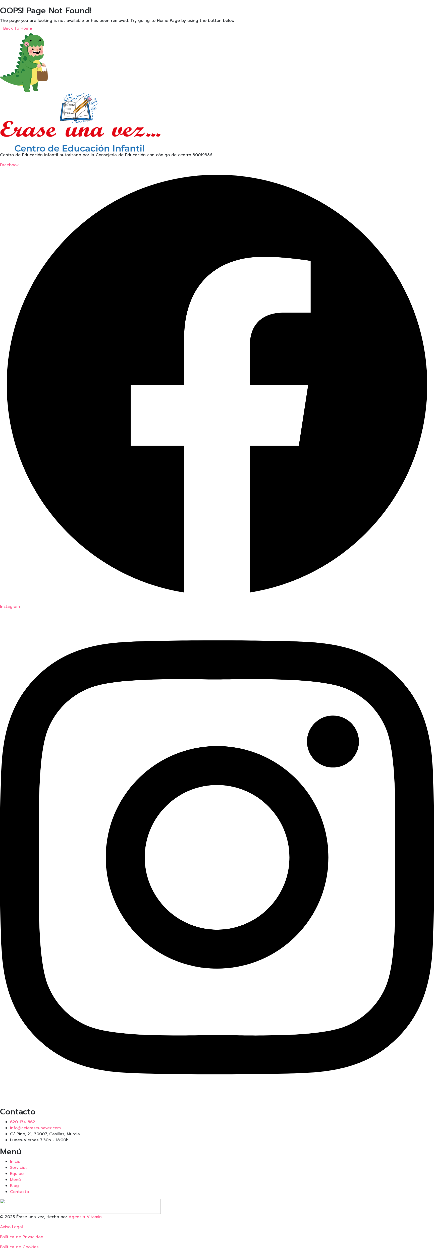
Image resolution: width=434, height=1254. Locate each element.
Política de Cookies (19, 1247)
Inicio (15, 1162)
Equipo (17, 1174)
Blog (14, 1186)
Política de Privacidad (21, 1237)
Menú (15, 1180)
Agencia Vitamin (85, 1217)
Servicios (18, 1168)
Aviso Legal (11, 1227)
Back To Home (17, 28)
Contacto (19, 1192)
